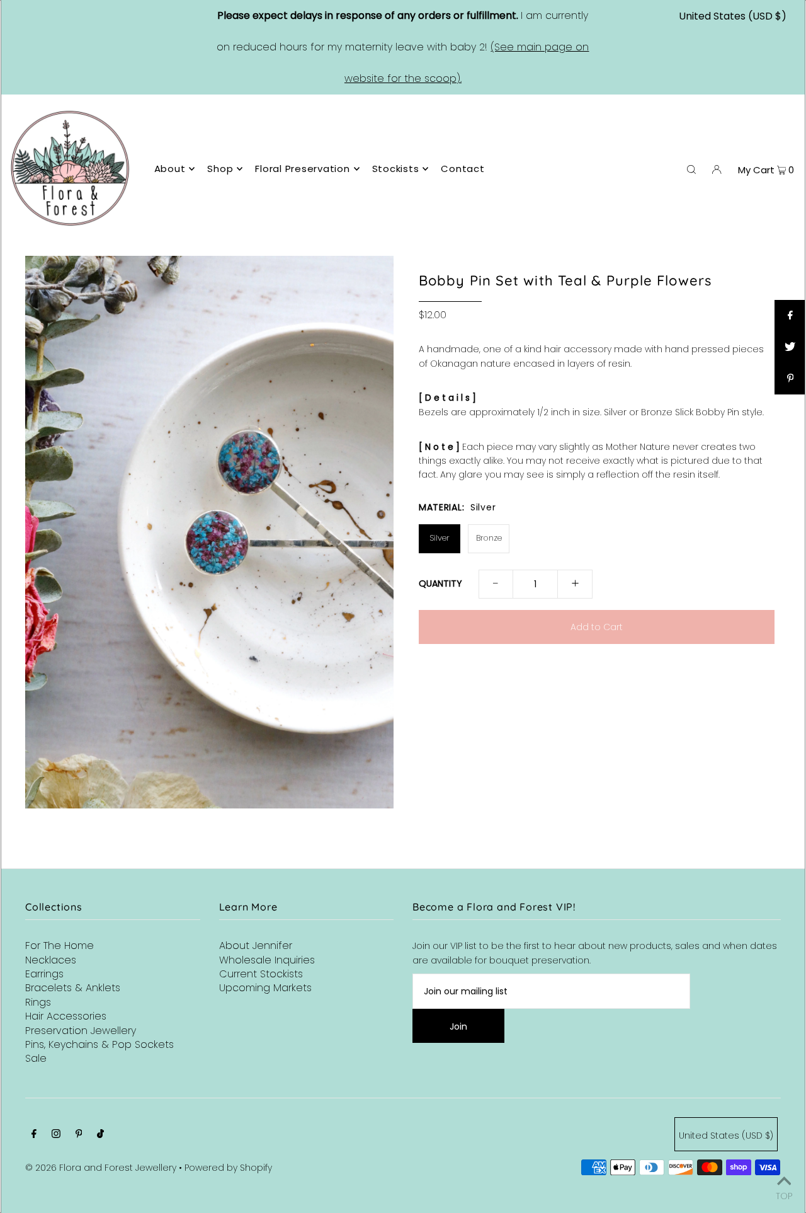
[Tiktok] (100, 1135)
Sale (36, 1058)
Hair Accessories (65, 1016)
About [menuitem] (170, 168)
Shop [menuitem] (220, 168)
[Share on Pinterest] (790, 378)
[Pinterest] (79, 1135)
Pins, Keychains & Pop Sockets (99, 1044)
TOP (784, 1195)
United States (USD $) (732, 16)
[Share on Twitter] (790, 347)
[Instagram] (56, 1135)
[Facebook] (34, 1135)
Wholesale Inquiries (267, 960)
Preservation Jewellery (80, 1030)
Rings (38, 1002)
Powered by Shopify (228, 1167)
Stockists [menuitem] (395, 168)
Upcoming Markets (265, 987)
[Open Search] (691, 168)
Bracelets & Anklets (72, 987)
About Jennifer (255, 945)
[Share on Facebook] (790, 315)
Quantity (440, 583)
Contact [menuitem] (462, 168)
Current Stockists (261, 974)
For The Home (59, 945)
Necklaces (50, 960)
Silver (439, 538)
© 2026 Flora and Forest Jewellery (100, 1167)
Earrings (44, 974)
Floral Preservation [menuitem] (302, 168)
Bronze (489, 538)
